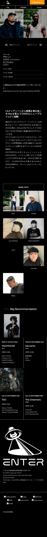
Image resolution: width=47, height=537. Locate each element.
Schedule (23, 7)
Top (8, 7)
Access (39, 7)
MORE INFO (23, 187)
